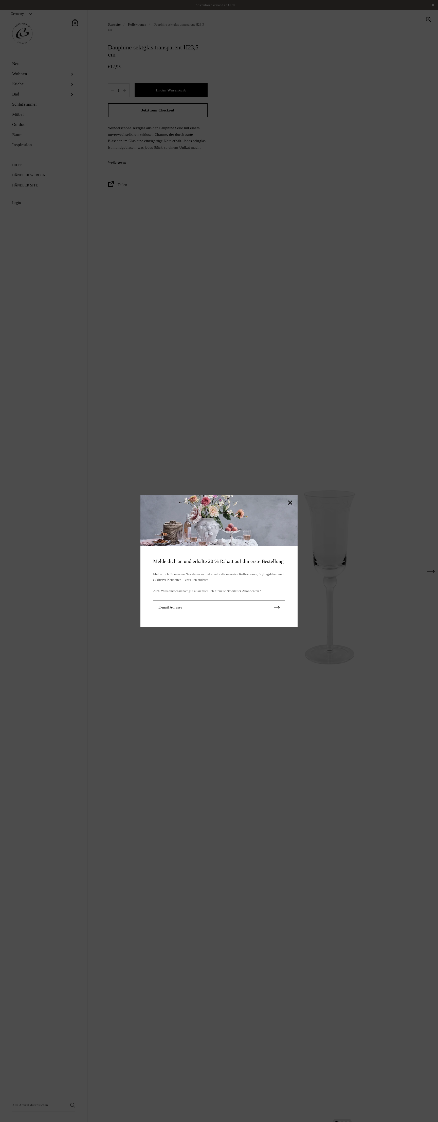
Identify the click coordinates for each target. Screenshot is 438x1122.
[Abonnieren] (277, 607)
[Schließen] (290, 503)
